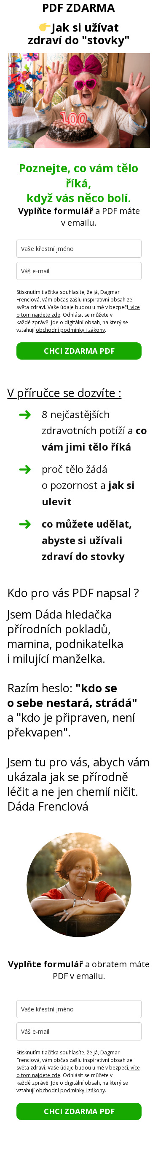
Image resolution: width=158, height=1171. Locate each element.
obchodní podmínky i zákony (70, 329)
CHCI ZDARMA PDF (79, 351)
